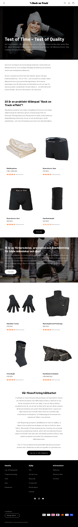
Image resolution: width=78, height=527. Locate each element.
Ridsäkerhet (8, 487)
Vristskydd (11, 374)
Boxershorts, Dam (49, 168)
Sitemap (31, 491)
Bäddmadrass (12, 168)
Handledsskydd (48, 218)
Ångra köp (32, 478)
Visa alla (39, 232)
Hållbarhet (56, 470)
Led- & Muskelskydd (11, 470)
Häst (6, 483)
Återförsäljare (33, 487)
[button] (4, 3)
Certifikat (56, 478)
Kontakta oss (33, 474)
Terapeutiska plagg (11, 474)
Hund (6, 478)
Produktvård (33, 483)
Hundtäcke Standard (50, 374)
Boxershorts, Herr (13, 218)
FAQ (30, 470)
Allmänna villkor (58, 474)
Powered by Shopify (22, 522)
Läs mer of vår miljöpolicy (39, 453)
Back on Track (13, 522)
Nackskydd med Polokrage (53, 323)
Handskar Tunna (13, 323)
